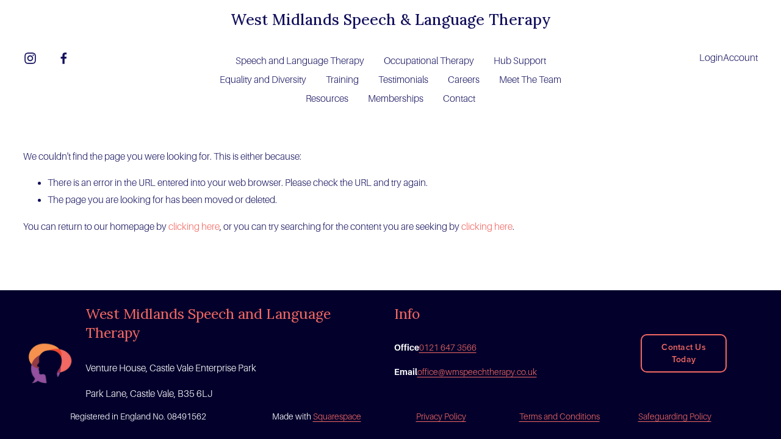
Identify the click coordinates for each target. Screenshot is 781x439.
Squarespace (337, 416)
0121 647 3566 (448, 347)
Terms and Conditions (559, 416)
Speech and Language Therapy (300, 60)
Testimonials (403, 79)
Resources (327, 98)
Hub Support (520, 60)
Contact (459, 98)
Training (342, 79)
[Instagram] (30, 58)
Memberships (395, 98)
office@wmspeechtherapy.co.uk (477, 372)
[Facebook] (64, 58)
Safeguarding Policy (674, 416)
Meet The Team (530, 79)
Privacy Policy (441, 416)
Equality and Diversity (263, 79)
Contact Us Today (683, 353)
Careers (464, 79)
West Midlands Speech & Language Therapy (391, 19)
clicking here (194, 226)
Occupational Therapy (429, 60)
